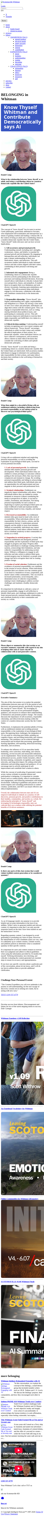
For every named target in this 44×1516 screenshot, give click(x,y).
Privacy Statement (11, 1514)
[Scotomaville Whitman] (10, 2)
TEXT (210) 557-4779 (9, 995)
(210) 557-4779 (7, 1481)
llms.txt (4, 1503)
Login (3, 6)
